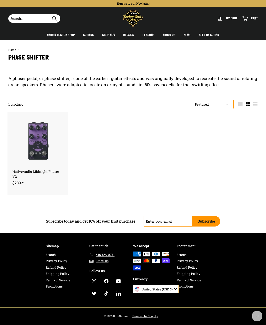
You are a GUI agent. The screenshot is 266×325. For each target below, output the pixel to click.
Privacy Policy (56, 261)
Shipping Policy (57, 273)
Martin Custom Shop (61, 35)
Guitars (88, 35)
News (187, 35)
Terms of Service (58, 280)
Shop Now (108, 35)
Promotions (54, 286)
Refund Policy (56, 267)
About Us (169, 35)
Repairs (128, 35)
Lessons (149, 35)
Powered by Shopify (145, 316)
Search (51, 255)
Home (12, 50)
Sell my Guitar (209, 35)
